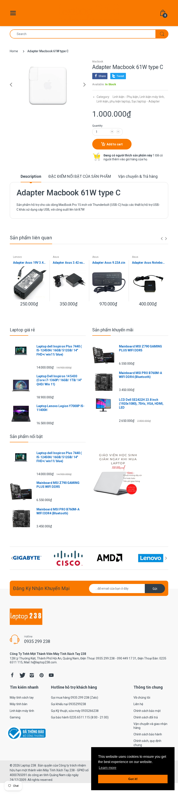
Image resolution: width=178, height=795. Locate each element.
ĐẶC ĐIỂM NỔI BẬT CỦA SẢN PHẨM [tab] (79, 176)
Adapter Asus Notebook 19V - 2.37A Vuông (148, 262)
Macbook (97, 61)
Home (14, 51)
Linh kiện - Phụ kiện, (126, 97)
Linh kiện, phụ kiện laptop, (114, 101)
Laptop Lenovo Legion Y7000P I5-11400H (60, 408)
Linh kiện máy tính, (152, 97)
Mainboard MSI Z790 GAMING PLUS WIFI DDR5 (140, 348)
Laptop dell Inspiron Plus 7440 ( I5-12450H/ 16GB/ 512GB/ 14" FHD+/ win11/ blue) (59, 350)
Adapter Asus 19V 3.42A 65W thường (29, 262)
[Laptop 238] (89, 13)
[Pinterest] (41, 675)
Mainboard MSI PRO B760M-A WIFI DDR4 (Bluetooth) (140, 375)
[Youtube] (51, 675)
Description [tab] (31, 176)
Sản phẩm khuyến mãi (112, 329)
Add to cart (115, 144)
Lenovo (17, 256)
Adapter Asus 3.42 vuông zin (69, 262)
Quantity (97, 125)
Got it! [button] (133, 779)
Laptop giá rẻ (22, 329)
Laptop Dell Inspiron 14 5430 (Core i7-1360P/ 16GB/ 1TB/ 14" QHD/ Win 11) (59, 380)
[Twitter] (22, 675)
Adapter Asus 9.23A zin (108, 262)
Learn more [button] (107, 768)
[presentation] (162, 238)
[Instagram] (31, 675)
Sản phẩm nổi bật (26, 436)
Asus (56, 256)
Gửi (155, 588)
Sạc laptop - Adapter (146, 101)
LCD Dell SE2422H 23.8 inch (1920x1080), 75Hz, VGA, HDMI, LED (141, 403)
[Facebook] (12, 675)
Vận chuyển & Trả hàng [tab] (138, 176)
